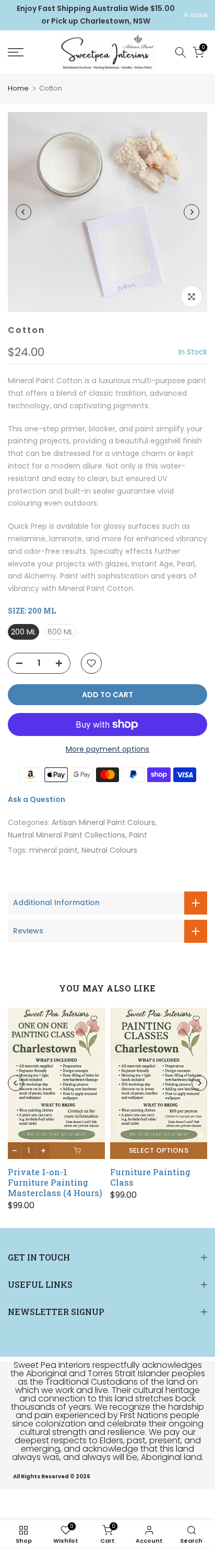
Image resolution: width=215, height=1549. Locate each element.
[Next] (191, 212)
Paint (138, 835)
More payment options (107, 749)
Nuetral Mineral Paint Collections (66, 835)
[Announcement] (95, 15)
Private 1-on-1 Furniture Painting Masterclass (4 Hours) (55, 1182)
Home (18, 88)
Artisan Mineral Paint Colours (103, 822)
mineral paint (53, 850)
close (197, 15)
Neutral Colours (109, 850)
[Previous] (23, 212)
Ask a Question (36, 799)
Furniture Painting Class (150, 1177)
